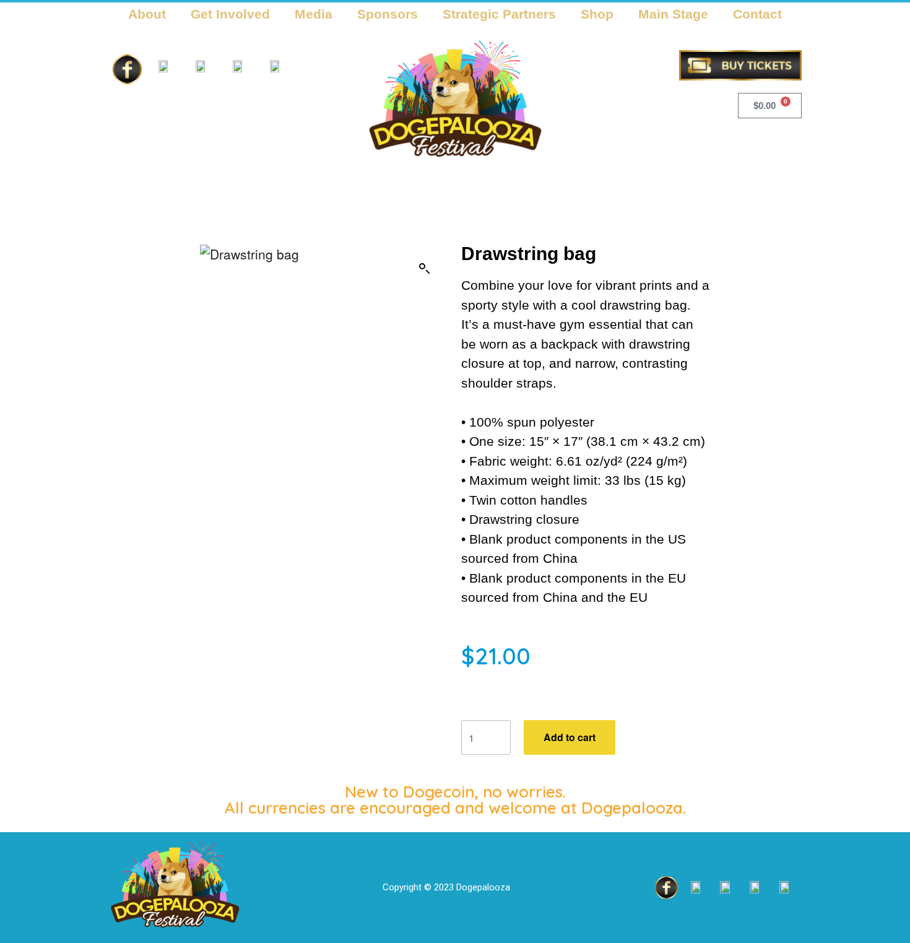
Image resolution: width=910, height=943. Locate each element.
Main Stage (673, 14)
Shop (597, 14)
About (147, 14)
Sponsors (387, 14)
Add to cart (570, 737)
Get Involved (230, 14)
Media (313, 14)
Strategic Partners (499, 14)
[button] (425, 269)
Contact (757, 14)
